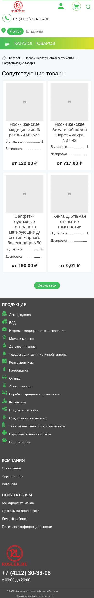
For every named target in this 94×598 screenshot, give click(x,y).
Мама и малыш (21, 338)
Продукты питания (23, 410)
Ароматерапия (21, 386)
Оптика (14, 378)
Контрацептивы (21, 362)
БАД (12, 323)
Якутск (15, 31)
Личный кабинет (14, 519)
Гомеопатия (18, 370)
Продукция (14, 305)
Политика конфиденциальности (27, 527)
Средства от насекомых (28, 418)
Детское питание (22, 346)
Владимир (34, 31)
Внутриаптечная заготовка (30, 434)
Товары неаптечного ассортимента (37, 426)
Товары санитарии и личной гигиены (38, 354)
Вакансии (9, 484)
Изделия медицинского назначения (37, 331)
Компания (13, 460)
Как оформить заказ (18, 503)
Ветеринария (19, 442)
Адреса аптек (12, 476)
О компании (11, 468)
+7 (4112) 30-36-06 (30, 19)
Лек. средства (20, 315)
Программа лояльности (20, 511)
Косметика (17, 402)
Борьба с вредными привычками (35, 394)
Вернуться (47, 285)
